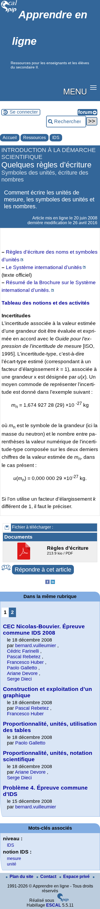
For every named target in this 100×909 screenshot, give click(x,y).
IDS (55, 137)
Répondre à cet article (43, 569)
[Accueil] (9, 12)
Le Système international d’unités (44, 267)
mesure (14, 858)
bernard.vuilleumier (35, 645)
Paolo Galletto (22, 667)
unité (11, 864)
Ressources (34, 137)
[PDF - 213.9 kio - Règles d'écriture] (24, 558)
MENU (75, 91)
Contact (48, 876)
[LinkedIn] (53, 582)
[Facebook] (47, 582)
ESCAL (53, 905)
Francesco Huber (25, 662)
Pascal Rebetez (24, 656)
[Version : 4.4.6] (63, 900)
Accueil (10, 137)
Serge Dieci (19, 679)
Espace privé (77, 876)
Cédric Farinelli (23, 651)
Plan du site (22, 876)
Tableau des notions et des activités (46, 303)
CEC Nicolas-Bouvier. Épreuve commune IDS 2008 (44, 629)
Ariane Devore (22, 673)
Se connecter (24, 112)
